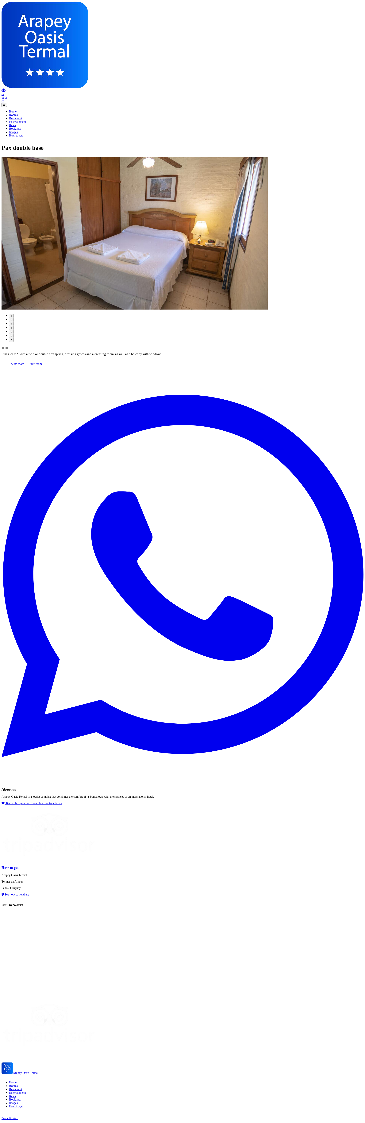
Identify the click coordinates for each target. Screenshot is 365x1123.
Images (13, 132)
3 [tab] (11, 323)
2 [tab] (11, 319)
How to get (16, 135)
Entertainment (17, 121)
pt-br (4, 97)
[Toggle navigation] (4, 105)
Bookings (15, 128)
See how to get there (16, 894)
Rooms (13, 115)
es (3, 94)
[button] (4, 90)
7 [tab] (11, 339)
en (3, 101)
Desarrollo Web (10, 1118)
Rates (12, 125)
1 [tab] (11, 315)
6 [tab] (11, 335)
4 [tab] (11, 327)
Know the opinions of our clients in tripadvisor (33, 803)
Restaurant (15, 118)
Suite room (17, 364)
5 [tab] (11, 331)
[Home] (45, 87)
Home (13, 111)
